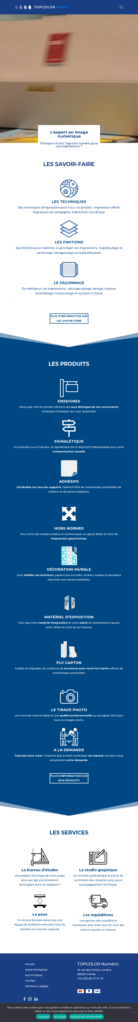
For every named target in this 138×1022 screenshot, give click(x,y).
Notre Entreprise (36, 969)
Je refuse (59, 1016)
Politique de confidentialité (86, 1016)
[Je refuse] (133, 1012)
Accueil (29, 964)
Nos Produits (33, 975)
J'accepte (43, 1016)
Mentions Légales (37, 986)
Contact (30, 980)
